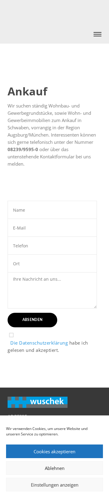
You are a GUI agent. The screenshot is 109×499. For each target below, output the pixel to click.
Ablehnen (54, 468)
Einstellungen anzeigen (54, 485)
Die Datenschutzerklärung (38, 343)
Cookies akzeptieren (54, 451)
